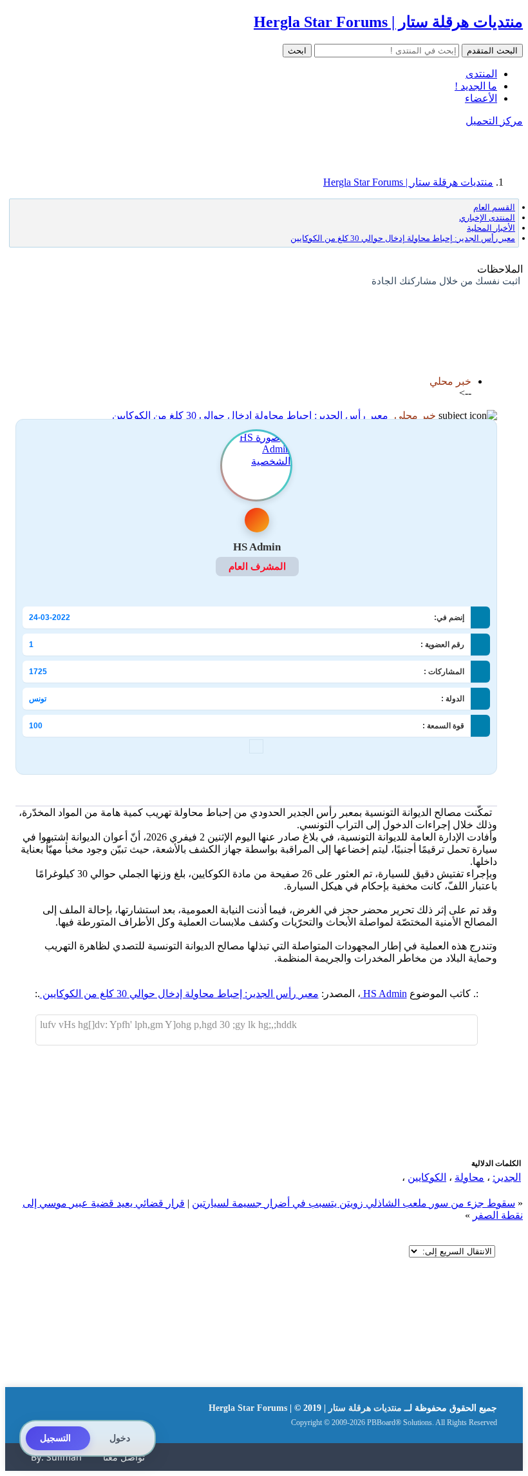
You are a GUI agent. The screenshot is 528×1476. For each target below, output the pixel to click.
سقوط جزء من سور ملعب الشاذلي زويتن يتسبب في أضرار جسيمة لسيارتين (353, 1203)
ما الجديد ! (476, 86)
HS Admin (384, 993)
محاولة (469, 1177)
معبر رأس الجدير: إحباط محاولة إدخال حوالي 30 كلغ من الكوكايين (250, 415)
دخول (119, 1438)
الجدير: (507, 1177)
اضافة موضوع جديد (394, 314)
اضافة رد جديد (467, 314)
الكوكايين (427, 1177)
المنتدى (481, 73)
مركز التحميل (494, 120)
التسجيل (55, 1438)
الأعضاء (481, 98)
